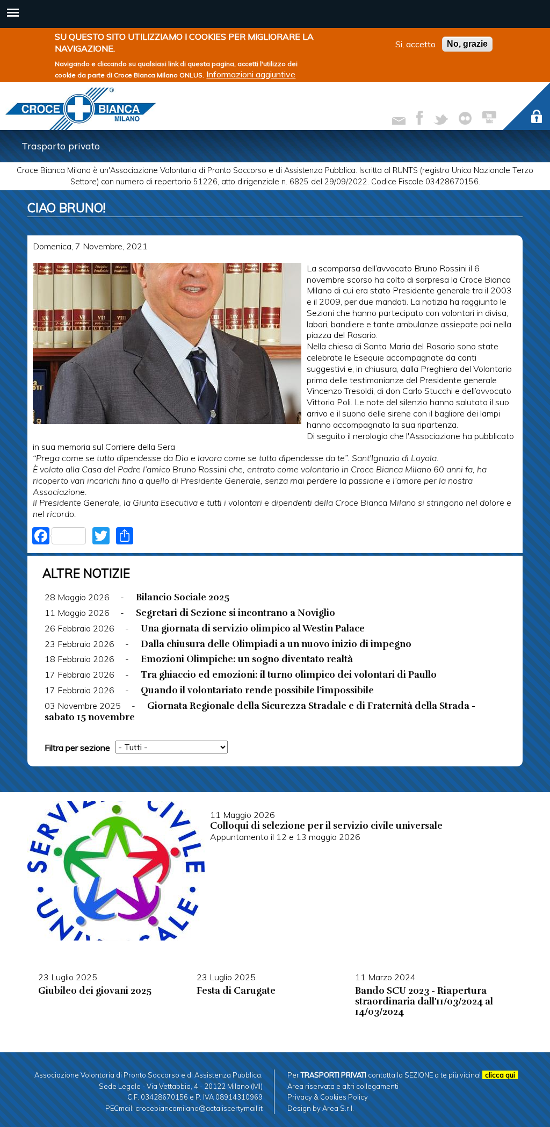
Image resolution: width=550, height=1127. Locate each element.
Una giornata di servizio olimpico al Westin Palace (253, 628)
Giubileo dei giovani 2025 (94, 990)
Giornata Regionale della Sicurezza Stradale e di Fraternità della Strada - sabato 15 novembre (260, 711)
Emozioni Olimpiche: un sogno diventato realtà (247, 659)
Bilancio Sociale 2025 (182, 597)
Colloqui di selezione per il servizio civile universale (326, 825)
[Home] (80, 109)
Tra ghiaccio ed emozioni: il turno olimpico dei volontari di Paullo (289, 674)
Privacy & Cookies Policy (327, 1097)
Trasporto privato (60, 146)
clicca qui (500, 1075)
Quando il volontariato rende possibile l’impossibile (257, 690)
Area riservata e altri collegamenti (343, 1086)
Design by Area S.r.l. (320, 1108)
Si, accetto (415, 44)
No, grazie (467, 43)
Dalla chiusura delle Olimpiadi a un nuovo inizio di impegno (276, 644)
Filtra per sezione (77, 747)
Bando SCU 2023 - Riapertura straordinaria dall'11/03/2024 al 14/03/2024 (424, 1001)
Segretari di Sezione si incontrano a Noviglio (235, 613)
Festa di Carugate (236, 990)
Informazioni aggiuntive (250, 74)
